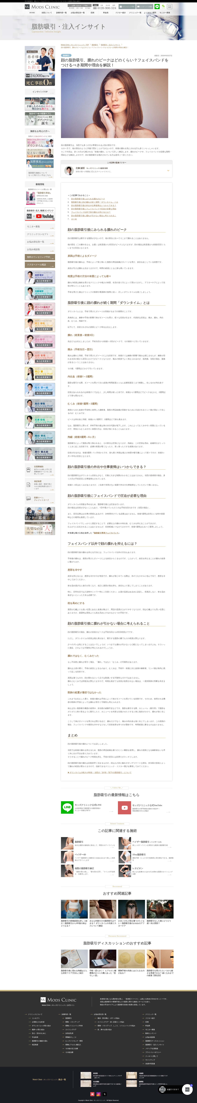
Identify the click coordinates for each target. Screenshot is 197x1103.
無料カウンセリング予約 (38, 257)
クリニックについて (35, 1014)
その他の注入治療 (71, 1048)
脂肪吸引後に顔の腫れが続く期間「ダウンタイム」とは (94, 202)
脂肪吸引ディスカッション (154, 1041)
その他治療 (69, 1052)
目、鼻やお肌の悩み (105, 1029)
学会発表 (35, 1037)
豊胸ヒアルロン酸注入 (73, 1044)
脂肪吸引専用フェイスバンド (106, 532)
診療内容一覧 (61, 13)
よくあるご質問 (150, 13)
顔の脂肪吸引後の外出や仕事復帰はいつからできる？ (93, 205)
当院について (47, 13)
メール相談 (191, 63)
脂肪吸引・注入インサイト (154, 1044)
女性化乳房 (69, 1033)
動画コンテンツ (150, 1033)
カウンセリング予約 (191, 73)
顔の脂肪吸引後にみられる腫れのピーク (88, 198)
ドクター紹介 (120, 13)
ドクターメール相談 (36, 265)
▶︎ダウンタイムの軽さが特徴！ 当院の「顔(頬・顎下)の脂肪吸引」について (99, 772)
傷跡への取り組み (38, 1029)
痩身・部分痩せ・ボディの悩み (109, 1018)
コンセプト (36, 1018)
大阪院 (141, 1073)
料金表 (105, 13)
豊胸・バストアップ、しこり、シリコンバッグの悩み (116, 1025)
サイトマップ (150, 1060)
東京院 (95, 1073)
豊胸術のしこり (70, 1037)
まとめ (74, 218)
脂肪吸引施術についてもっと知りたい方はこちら (39, 174)
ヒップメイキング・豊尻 (74, 1041)
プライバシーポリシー (153, 1052)
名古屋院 (96, 1082)
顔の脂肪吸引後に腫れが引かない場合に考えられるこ (93, 215)
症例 (92, 13)
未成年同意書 (150, 1063)
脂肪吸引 (68, 1018)
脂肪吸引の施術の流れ (40, 1041)
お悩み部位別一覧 (78, 13)
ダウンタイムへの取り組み (41, 1025)
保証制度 (35, 1044)
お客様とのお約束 (38, 1022)
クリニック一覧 (135, 13)
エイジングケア (70, 1029)
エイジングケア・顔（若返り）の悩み (111, 1022)
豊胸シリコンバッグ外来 (74, 1025)
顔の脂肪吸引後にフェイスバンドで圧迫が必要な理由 (93, 208)
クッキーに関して (151, 1056)
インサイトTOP (40, 92)
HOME (32, 13)
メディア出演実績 (151, 1048)
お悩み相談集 (33, 249)
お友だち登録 (191, 54)
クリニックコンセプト (38, 234)
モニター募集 (165, 13)
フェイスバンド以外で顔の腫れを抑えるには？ (91, 212)
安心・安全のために (39, 1033)
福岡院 (141, 1082)
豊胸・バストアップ (72, 1022)
